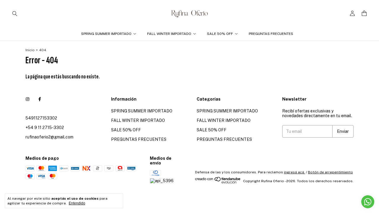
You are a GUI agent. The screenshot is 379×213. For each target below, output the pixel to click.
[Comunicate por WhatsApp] (367, 201)
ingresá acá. (294, 172)
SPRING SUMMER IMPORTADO (106, 34)
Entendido (77, 203)
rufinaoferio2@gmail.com (49, 137)
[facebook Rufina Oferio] (40, 99)
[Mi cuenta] (352, 13)
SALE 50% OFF (220, 34)
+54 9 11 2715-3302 (44, 127)
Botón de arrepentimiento (330, 172)
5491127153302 (41, 118)
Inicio (30, 50)
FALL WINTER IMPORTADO (169, 34)
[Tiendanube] (218, 182)
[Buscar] (15, 13)
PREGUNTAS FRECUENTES (271, 34)
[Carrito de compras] (364, 13)
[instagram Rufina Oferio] (27, 99)
